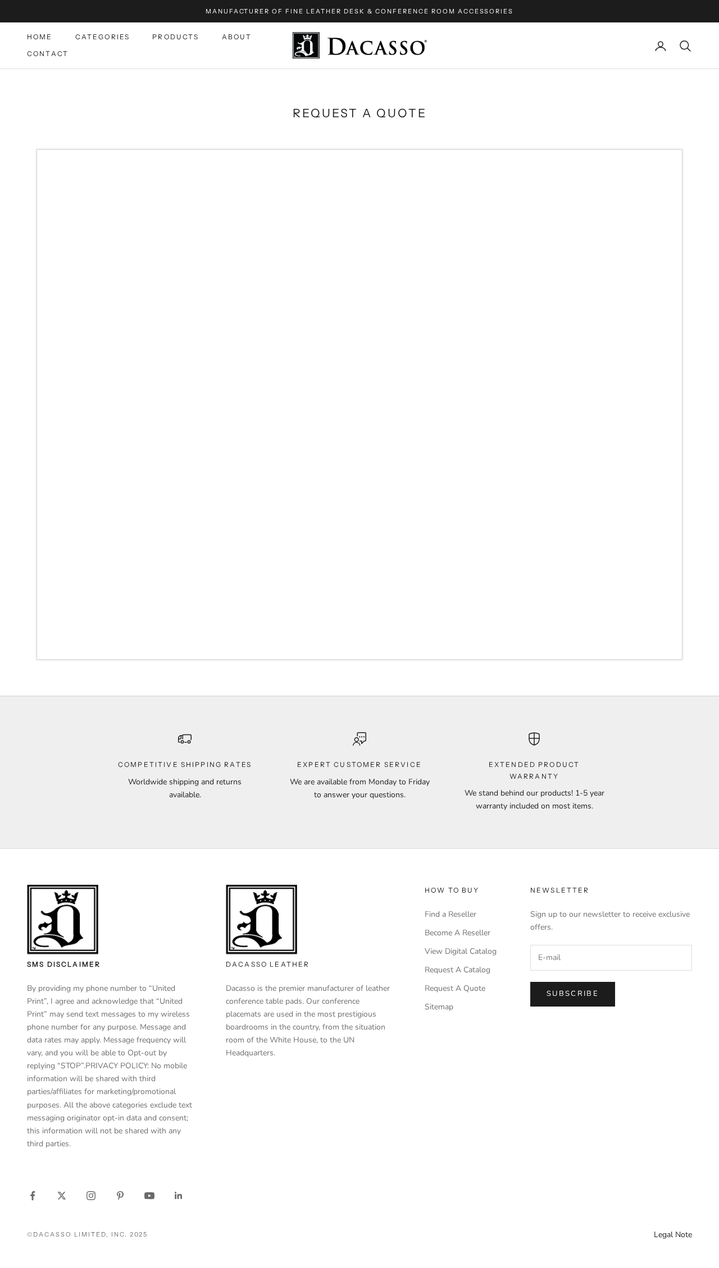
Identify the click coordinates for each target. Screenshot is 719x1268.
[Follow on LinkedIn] (178, 1195)
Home (40, 37)
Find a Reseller (450, 914)
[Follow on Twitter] (61, 1195)
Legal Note (673, 1234)
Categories (102, 37)
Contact (48, 54)
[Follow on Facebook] (32, 1195)
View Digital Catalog (461, 951)
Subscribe (573, 994)
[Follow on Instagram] (91, 1195)
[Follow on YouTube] (149, 1195)
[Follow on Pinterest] (120, 1195)
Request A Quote (455, 988)
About (237, 37)
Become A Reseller (457, 932)
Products (175, 37)
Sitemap (439, 1006)
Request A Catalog (457, 969)
